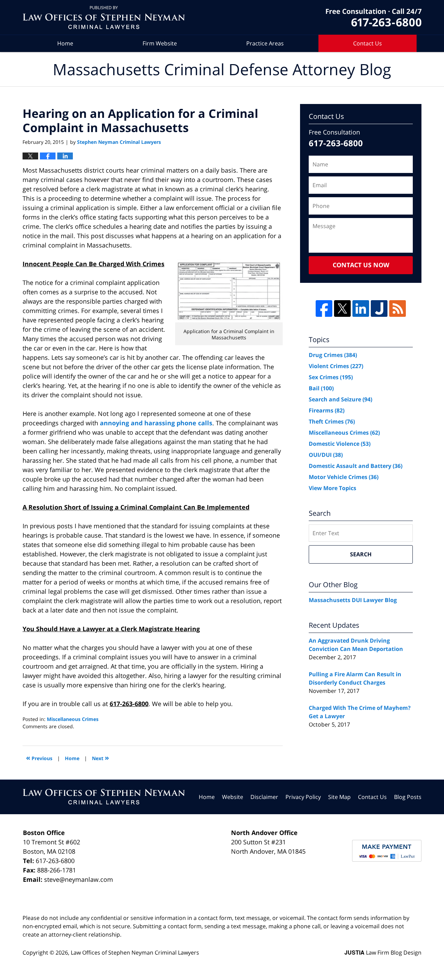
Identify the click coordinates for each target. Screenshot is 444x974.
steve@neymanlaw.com (78, 879)
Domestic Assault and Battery (355, 466)
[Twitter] (342, 308)
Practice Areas (265, 43)
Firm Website (160, 43)
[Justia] (379, 308)
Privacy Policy (303, 797)
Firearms (326, 410)
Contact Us (367, 43)
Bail (321, 388)
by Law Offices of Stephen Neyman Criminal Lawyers (373, 17)
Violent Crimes (336, 366)
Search (361, 554)
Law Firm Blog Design (382, 952)
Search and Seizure (340, 399)
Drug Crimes (333, 355)
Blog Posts (407, 797)
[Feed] (397, 308)
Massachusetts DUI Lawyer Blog (353, 600)
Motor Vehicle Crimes (343, 477)
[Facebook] (324, 308)
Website (232, 797)
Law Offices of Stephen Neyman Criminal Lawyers (135, 952)
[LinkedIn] (360, 308)
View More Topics (332, 488)
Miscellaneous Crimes (73, 719)
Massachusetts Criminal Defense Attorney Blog (104, 17)
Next (100, 757)
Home (65, 43)
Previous (39, 757)
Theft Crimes (332, 421)
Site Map (339, 797)
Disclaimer (264, 797)
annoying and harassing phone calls (156, 423)
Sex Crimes (331, 377)
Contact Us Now (361, 265)
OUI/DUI (326, 455)
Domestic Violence (339, 443)
